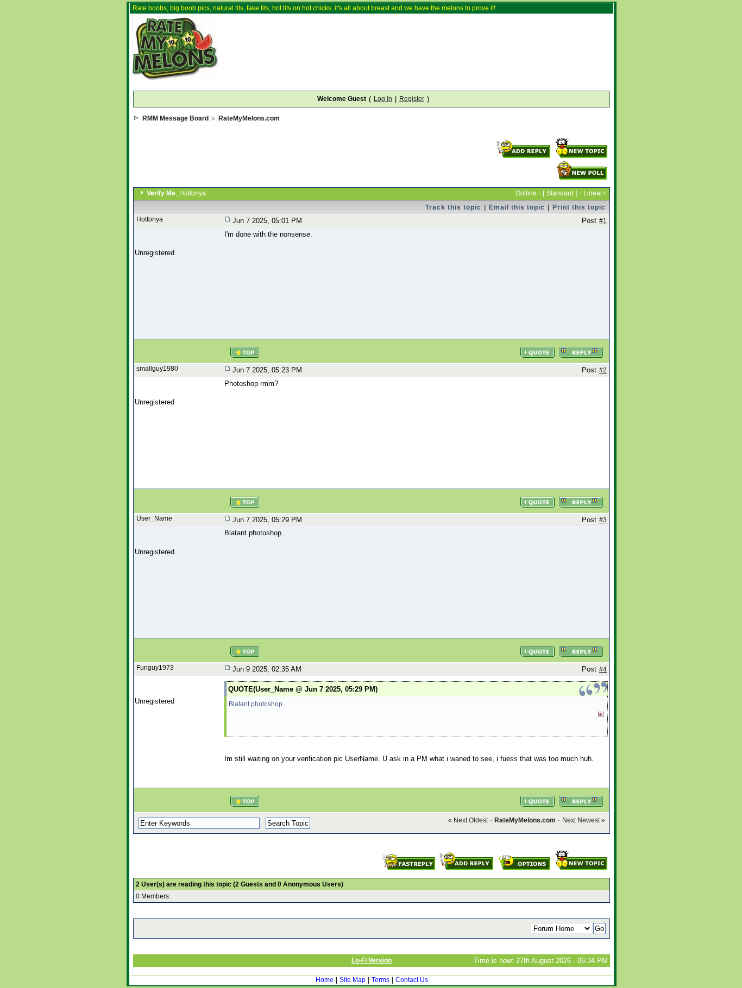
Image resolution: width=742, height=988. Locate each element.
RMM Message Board (175, 118)
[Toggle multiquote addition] (537, 347)
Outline (526, 193)
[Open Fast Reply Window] (409, 854)
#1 (603, 221)
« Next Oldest (468, 820)
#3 (603, 520)
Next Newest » (583, 820)
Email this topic (517, 207)
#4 (603, 669)
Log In (383, 99)
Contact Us (411, 980)
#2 (603, 370)
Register (411, 99)
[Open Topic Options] (523, 854)
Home (325, 980)
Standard (560, 193)
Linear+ (594, 193)
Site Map (352, 980)
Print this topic (579, 207)
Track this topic (453, 207)
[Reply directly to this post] (581, 347)
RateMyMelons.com (249, 118)
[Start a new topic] (580, 141)
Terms (380, 980)
